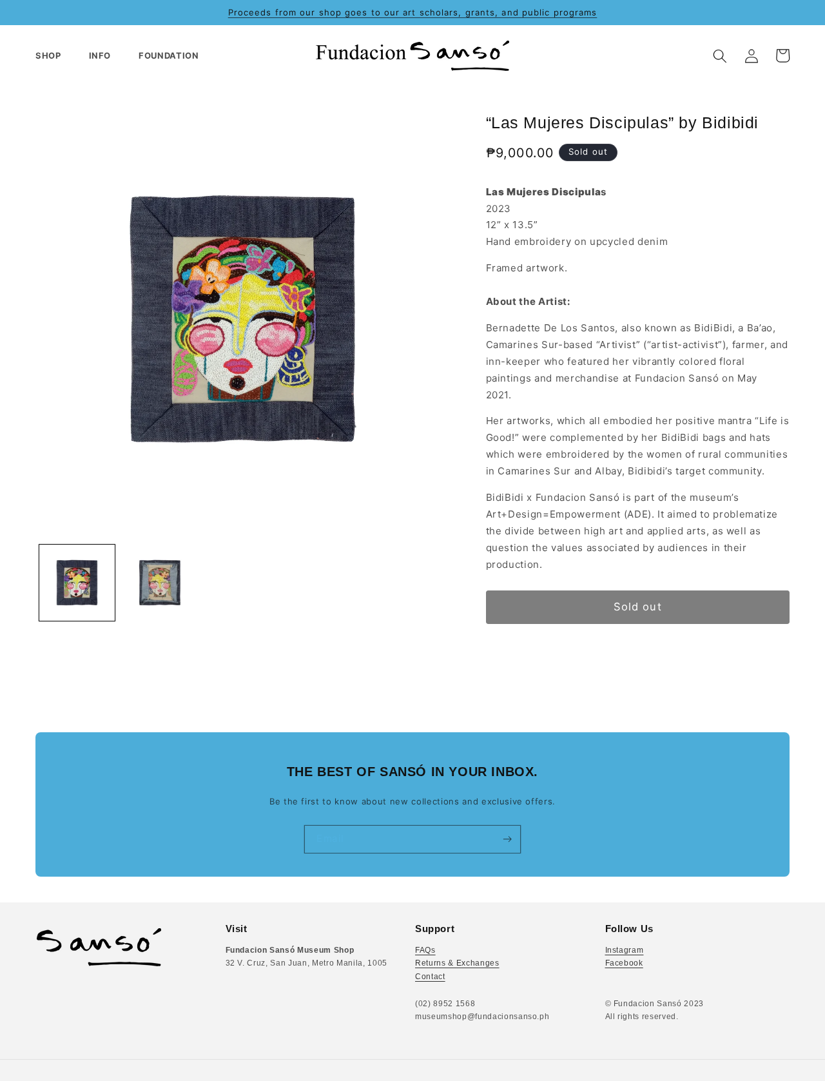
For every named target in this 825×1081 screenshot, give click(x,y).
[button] (54, 56)
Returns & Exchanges (457, 963)
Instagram (624, 950)
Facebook (624, 963)
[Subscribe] (507, 839)
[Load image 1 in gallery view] (77, 583)
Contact (430, 976)
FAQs (425, 950)
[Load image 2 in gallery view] (160, 583)
